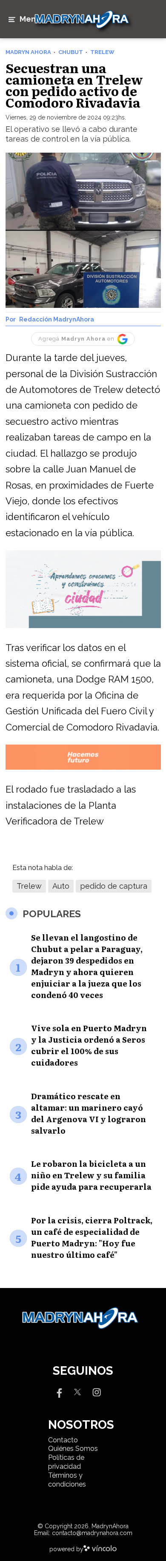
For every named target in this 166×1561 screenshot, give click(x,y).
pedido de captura (113, 885)
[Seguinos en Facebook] (58, 1391)
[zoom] (83, 230)
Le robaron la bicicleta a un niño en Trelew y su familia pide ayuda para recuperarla (91, 1175)
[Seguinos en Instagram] (96, 1391)
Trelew (29, 885)
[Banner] (83, 626)
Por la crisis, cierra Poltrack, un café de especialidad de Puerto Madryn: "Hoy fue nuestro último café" (91, 1237)
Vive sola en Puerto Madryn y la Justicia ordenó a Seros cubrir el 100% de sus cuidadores (89, 1045)
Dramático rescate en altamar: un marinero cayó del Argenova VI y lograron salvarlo (88, 1113)
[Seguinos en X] (77, 1391)
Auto (60, 885)
